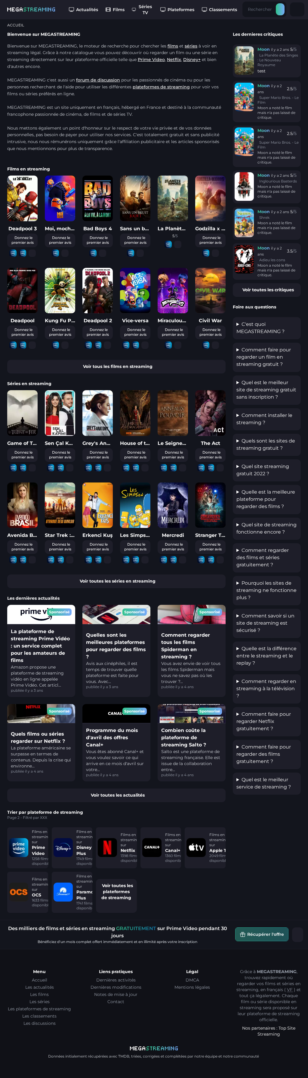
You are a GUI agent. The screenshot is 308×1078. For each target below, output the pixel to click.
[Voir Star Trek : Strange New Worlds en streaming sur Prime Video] (50, 560)
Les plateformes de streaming (39, 1009)
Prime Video (151, 59)
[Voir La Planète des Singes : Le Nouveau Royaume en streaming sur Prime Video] (168, 244)
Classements (223, 9)
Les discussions (39, 1023)
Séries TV (145, 9)
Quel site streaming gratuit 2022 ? (262, 470)
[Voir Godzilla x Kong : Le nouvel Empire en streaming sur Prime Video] (205, 253)
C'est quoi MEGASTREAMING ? (260, 327)
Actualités (87, 9)
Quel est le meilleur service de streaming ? (263, 783)
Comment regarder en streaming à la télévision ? (266, 688)
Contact (115, 1001)
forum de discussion (98, 80)
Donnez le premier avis (22, 240)
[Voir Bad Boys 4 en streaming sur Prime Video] (93, 253)
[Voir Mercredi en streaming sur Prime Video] (163, 560)
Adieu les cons (272, 260)
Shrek (264, 217)
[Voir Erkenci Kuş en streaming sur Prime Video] (88, 560)
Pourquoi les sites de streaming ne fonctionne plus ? (266, 590)
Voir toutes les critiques (268, 289)
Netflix (174, 59)
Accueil (39, 980)
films (173, 46)
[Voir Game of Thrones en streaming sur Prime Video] (13, 468)
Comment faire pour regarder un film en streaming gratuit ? (263, 357)
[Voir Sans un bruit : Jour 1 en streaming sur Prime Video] (130, 253)
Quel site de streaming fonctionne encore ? (266, 528)
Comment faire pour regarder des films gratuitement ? (263, 754)
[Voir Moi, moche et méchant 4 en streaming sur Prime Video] (55, 253)
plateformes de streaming (161, 87)
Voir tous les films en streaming (117, 366)
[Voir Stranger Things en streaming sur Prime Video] (201, 560)
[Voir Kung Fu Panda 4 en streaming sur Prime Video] (55, 345)
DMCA (192, 980)
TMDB (123, 1056)
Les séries (39, 1001)
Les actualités (39, 987)
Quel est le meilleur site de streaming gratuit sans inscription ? (266, 390)
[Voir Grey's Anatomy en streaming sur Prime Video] (88, 468)
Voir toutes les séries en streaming (118, 581)
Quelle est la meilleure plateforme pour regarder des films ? (265, 499)
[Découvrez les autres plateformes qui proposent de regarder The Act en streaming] (220, 467)
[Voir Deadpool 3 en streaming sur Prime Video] (13, 253)
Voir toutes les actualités (118, 795)
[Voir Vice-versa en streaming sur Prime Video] (125, 345)
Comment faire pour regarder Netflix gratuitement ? (263, 721)
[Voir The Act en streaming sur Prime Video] (201, 468)
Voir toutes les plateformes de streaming (117, 891)
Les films (39, 994)
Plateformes (181, 9)
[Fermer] (297, 934)
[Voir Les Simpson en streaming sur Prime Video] (125, 560)
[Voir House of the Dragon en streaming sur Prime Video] (125, 468)
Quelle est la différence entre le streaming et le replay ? (266, 656)
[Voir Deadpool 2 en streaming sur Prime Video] (88, 345)
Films (119, 9)
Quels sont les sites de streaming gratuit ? (265, 444)
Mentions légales (192, 987)
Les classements (39, 1016)
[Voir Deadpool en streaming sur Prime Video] (13, 345)
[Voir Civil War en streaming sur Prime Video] (205, 345)
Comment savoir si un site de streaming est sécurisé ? (265, 623)
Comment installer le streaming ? (264, 418)
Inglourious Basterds (278, 181)
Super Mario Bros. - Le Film (278, 100)
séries (191, 46)
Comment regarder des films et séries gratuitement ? (262, 557)
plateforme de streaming (273, 1013)
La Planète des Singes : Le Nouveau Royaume (277, 60)
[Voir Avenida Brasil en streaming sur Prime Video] (13, 560)
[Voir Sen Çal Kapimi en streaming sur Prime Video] (50, 468)
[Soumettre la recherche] (280, 9)
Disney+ (192, 59)
